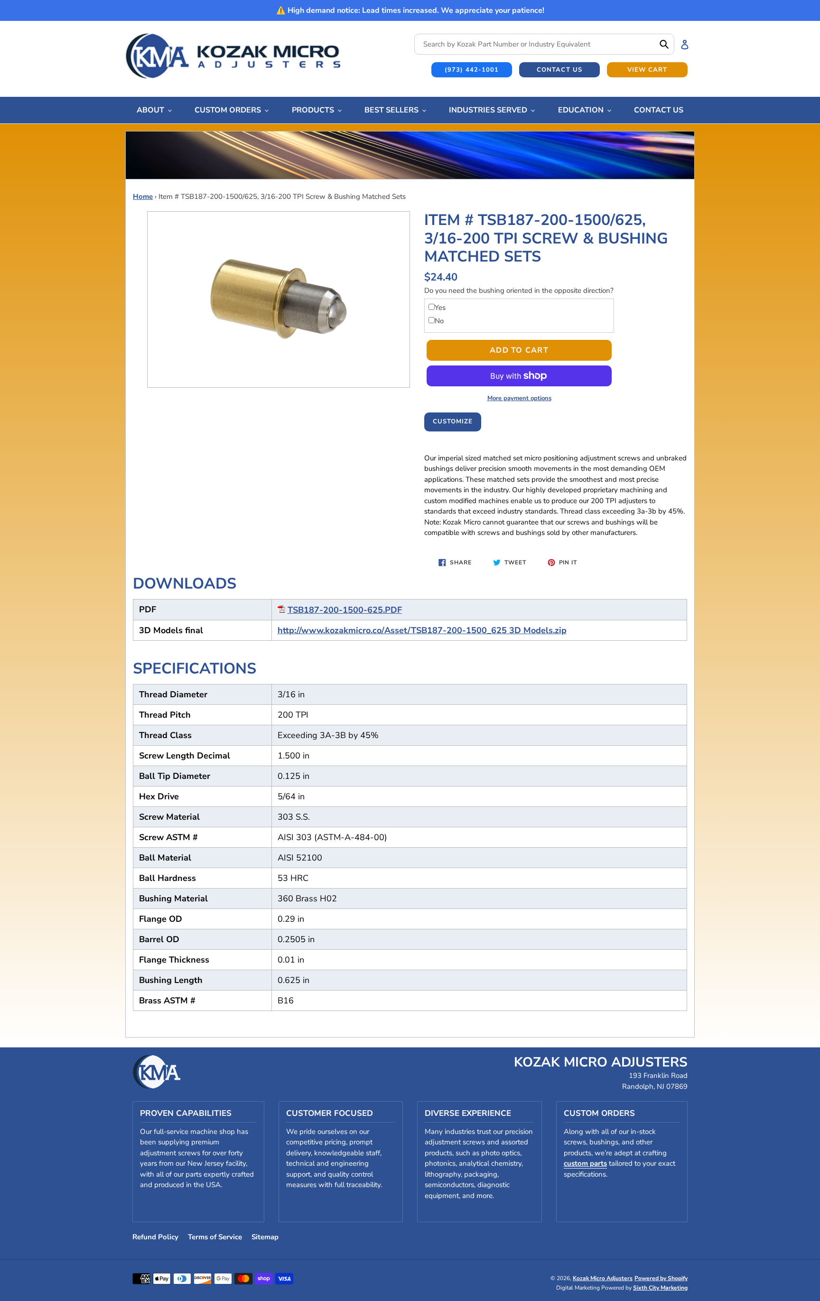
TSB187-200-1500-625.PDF (345, 610)
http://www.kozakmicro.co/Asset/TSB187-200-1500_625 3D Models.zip (422, 630)
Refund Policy (155, 1237)
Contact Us (559, 70)
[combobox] (544, 44)
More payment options (519, 398)
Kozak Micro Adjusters (603, 1278)
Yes (440, 307)
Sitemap (265, 1237)
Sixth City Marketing (660, 1288)
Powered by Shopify (661, 1278)
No (439, 321)
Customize (453, 421)
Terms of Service (215, 1237)
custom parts (585, 1163)
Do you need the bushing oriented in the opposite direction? (519, 290)
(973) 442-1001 (472, 70)
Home (143, 196)
